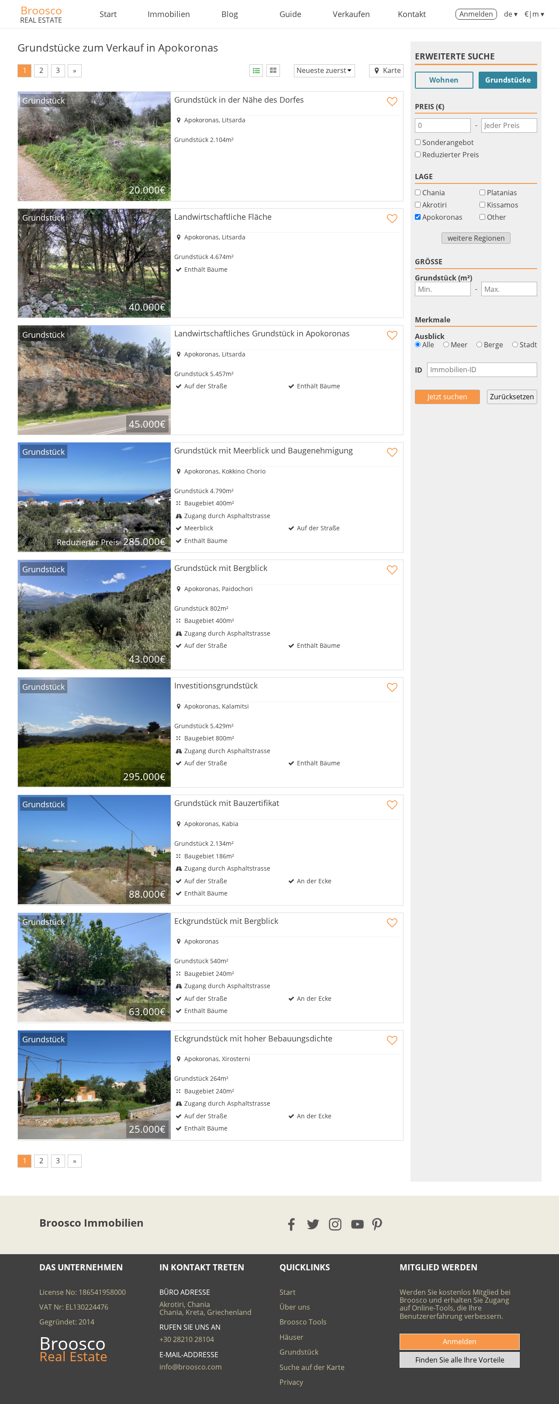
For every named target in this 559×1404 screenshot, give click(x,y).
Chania (433, 192)
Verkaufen (351, 14)
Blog (229, 14)
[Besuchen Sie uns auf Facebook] (292, 1224)
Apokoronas (442, 217)
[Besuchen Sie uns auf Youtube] (358, 1224)
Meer (458, 345)
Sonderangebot (448, 142)
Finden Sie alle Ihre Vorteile (459, 1360)
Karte (391, 70)
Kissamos (502, 205)
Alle (427, 345)
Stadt (527, 345)
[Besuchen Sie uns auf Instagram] (335, 1224)
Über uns (295, 1307)
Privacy (291, 1382)
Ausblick (430, 336)
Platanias (502, 192)
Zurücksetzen (512, 396)
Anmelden (476, 14)
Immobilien (169, 14)
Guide (290, 14)
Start (108, 14)
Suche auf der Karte (312, 1367)
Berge (492, 345)
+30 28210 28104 (186, 1339)
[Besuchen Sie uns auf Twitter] (313, 1224)
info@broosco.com (190, 1367)
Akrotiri (434, 205)
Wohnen (444, 80)
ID (418, 370)
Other (496, 217)
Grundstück (299, 1352)
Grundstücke (508, 80)
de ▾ (511, 14)
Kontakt (412, 14)
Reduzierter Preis (450, 154)
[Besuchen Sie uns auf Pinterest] (379, 1224)
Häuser (292, 1337)
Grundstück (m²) (443, 278)
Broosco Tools (303, 1322)
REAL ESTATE (41, 20)
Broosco (41, 10)
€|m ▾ (534, 14)
